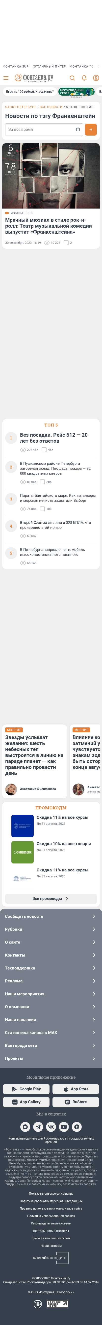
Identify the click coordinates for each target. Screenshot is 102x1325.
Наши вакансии (20, 1019)
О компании (17, 1006)
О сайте (12, 942)
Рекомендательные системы (51, 1223)
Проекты (14, 1058)
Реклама (14, 980)
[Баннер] (76, 91)
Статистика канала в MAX (31, 1032)
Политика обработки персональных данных (51, 1201)
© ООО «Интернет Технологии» (51, 1292)
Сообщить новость (24, 916)
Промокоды (51, 808)
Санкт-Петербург (20, 107)
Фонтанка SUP (16, 66)
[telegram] (38, 1127)
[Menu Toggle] (6, 78)
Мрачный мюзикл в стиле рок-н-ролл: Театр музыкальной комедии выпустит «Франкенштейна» (48, 226)
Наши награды (51, 1246)
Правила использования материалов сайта (51, 1208)
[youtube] (64, 1127)
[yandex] (77, 1127)
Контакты (15, 955)
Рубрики (13, 929)
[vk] (51, 1127)
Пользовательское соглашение (51, 1193)
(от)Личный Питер (49, 66)
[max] (25, 1127)
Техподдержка (20, 968)
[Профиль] (96, 78)
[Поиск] (72, 78)
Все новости (51, 107)
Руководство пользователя (51, 1238)
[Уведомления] (84, 78)
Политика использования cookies (51, 1216)
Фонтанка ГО (82, 66)
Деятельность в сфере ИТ (51, 1231)
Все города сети (21, 1045)
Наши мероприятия (25, 993)
